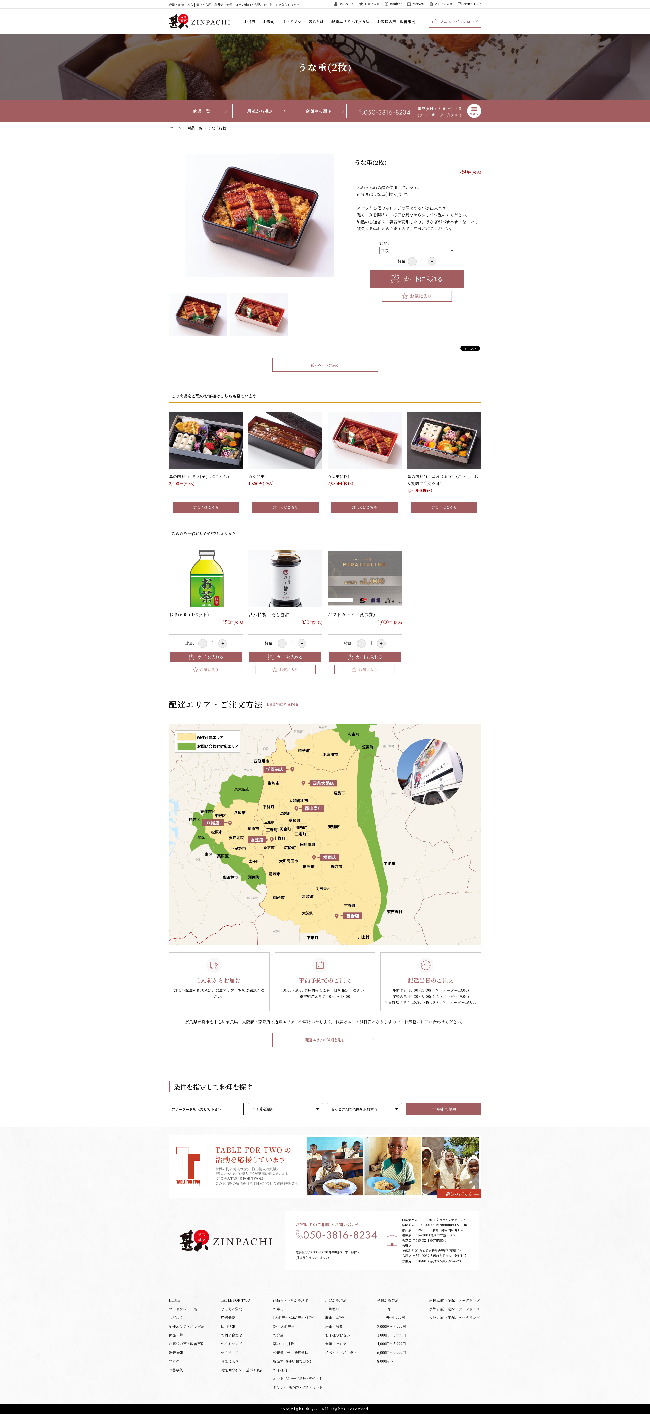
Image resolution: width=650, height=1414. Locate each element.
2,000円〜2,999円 (391, 1326)
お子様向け (282, 1369)
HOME (174, 1300)
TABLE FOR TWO (235, 1300)
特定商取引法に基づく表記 (242, 1369)
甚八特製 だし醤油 (268, 614)
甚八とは (316, 21)
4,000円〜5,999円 (391, 1343)
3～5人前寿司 (284, 1326)
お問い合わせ (472, 4)
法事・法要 (334, 1326)
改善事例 (176, 1369)
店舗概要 (396, 4)
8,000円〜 (385, 1361)
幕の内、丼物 (283, 1343)
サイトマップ (231, 1343)
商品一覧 (202, 111)
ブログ (174, 1361)
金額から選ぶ (318, 111)
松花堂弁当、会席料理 (290, 1352)
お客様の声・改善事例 (396, 21)
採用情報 (418, 4)
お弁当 (249, 21)
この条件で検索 (443, 1108)
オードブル (291, 21)
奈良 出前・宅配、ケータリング (454, 1300)
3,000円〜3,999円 (391, 1335)
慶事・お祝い (335, 1317)
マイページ (346, 4)
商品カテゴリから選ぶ (290, 1300)
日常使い (332, 1308)
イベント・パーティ (341, 1352)
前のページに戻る (325, 364)
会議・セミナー (337, 1343)
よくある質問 (443, 4)
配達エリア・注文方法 (350, 21)
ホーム (176, 127)
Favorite (417, 296)
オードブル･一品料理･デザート (297, 1378)
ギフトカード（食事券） (353, 614)
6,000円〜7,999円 (391, 1352)
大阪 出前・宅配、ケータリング (454, 1317)
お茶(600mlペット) (189, 614)
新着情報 (176, 1352)
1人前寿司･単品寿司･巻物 (293, 1317)
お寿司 (268, 21)
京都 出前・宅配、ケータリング (454, 1308)
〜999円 (383, 1308)
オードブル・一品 (183, 1308)
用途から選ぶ (260, 111)
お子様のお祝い (337, 1335)
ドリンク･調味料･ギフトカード (298, 1387)
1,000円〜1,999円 (391, 1317)
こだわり (176, 1317)
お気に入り (372, 4)
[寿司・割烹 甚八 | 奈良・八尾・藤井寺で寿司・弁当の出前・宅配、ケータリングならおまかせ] (199, 21)
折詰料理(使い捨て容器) (292, 1361)
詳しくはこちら (205, 507)
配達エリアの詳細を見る (325, 1039)
